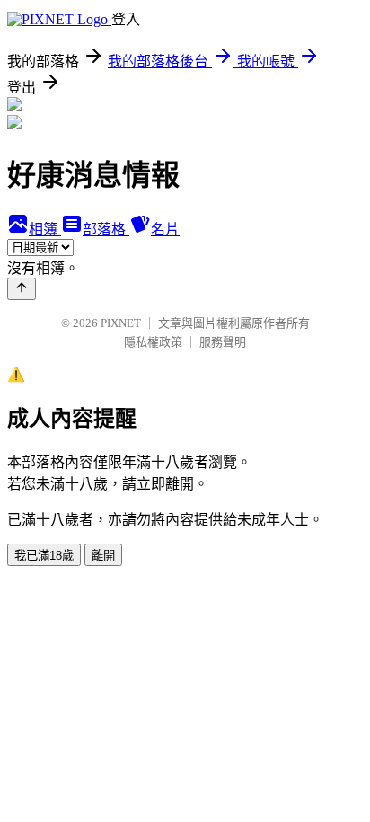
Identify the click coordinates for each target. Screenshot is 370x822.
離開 (103, 555)
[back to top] (21, 289)
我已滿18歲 (44, 555)
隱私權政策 (153, 342)
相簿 (45, 229)
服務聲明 (222, 342)
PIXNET (121, 323)
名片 (165, 229)
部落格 (106, 229)
